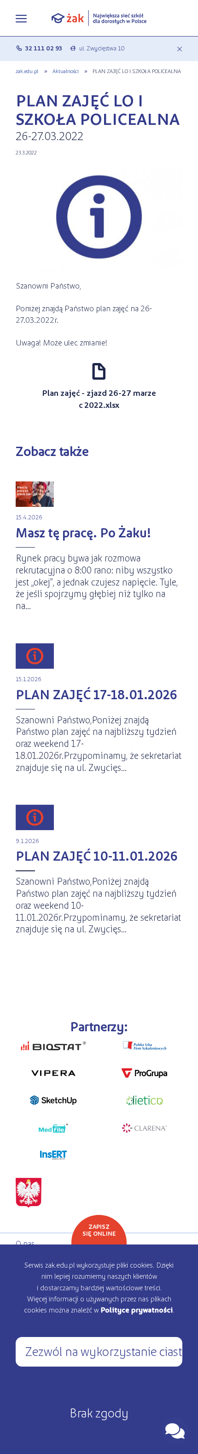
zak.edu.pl (27, 71)
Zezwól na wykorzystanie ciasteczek (103, 1351)
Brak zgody (99, 1412)
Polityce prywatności (136, 1309)
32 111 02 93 (43, 48)
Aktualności (65, 71)
